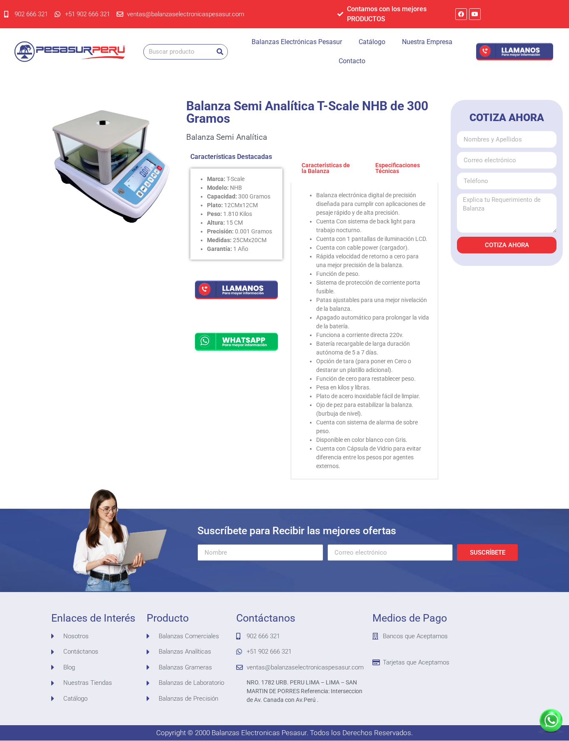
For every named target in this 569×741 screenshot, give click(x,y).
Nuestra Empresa (427, 42)
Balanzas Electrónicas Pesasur (297, 42)
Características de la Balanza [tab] (326, 168)
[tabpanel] (365, 331)
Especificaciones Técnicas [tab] (397, 168)
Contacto (352, 61)
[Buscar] (219, 52)
